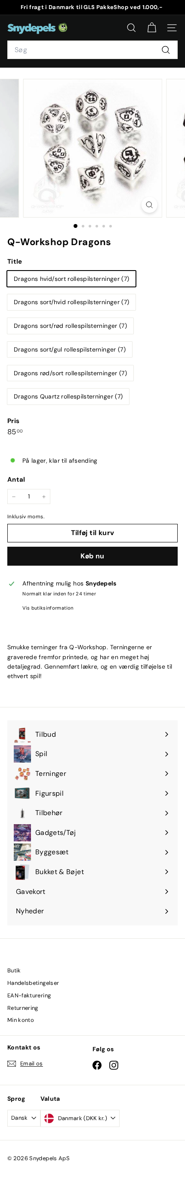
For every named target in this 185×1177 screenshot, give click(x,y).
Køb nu (92, 555)
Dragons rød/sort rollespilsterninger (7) (70, 373)
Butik (14, 970)
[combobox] (92, 49)
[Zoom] (149, 205)
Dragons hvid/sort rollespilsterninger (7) (71, 279)
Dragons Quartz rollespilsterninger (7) (68, 396)
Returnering (22, 1008)
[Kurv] (152, 27)
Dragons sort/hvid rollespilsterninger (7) (71, 302)
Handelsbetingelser (33, 983)
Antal (16, 479)
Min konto (20, 1020)
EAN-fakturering (29, 995)
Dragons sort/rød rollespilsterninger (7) (70, 326)
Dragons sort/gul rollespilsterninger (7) (70, 349)
